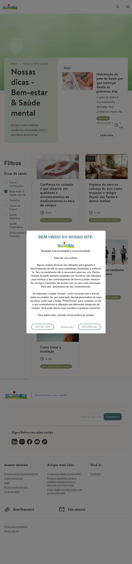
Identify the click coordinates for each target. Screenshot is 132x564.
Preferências (89, 326)
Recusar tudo (67, 326)
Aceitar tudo (42, 326)
